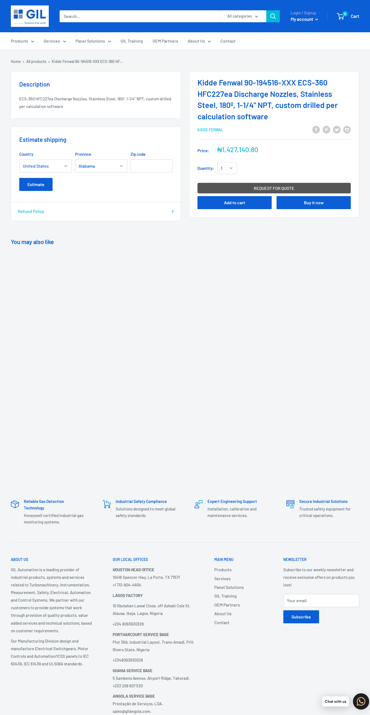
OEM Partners (165, 40)
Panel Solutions (90, 40)
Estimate (35, 184)
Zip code (138, 154)
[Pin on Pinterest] (326, 129)
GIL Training (132, 40)
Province (83, 154)
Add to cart (234, 202)
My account (302, 19)
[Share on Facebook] (316, 129)
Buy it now (314, 202)
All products (36, 61)
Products (19, 40)
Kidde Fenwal (210, 129)
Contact (228, 40)
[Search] (273, 16)
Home (16, 61)
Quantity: (205, 168)
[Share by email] (347, 129)
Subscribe (301, 616)
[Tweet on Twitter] (336, 129)
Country (26, 154)
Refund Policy (31, 211)
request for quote (274, 188)
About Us (196, 40)
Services (52, 40)
